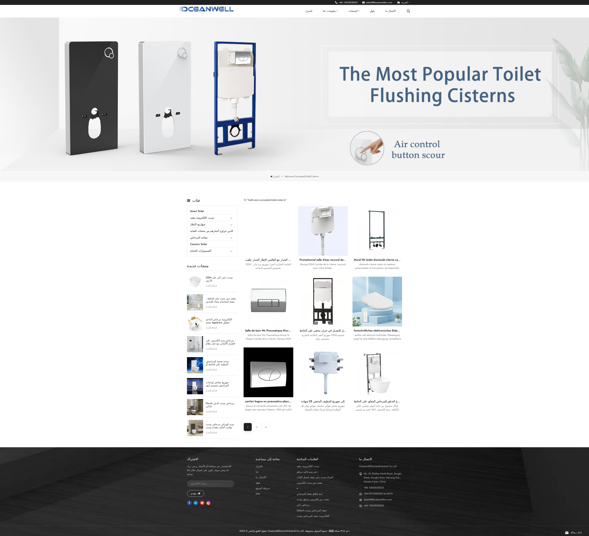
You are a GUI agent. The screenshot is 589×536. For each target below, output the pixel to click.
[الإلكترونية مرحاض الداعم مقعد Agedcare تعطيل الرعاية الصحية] (195, 323)
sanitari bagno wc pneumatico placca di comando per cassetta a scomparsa (269, 401)
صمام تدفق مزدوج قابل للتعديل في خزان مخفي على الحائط (324, 330)
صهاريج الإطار (197, 224)
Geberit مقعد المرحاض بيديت (312, 510)
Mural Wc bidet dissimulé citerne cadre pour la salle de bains (378, 260)
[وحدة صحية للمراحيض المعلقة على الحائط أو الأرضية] (195, 365)
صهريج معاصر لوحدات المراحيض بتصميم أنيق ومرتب (217, 384)
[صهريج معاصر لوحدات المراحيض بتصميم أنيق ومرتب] (195, 386)
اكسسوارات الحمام (200, 251)
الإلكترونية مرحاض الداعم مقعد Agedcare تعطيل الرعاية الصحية (219, 321)
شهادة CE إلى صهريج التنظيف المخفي (323, 401)
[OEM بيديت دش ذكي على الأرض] (195, 281)
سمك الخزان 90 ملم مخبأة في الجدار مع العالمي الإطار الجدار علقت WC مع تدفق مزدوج (269, 260)
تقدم (193, 493)
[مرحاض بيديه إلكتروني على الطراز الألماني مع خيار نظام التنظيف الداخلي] (195, 344)
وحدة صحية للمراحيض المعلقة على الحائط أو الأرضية (217, 363)
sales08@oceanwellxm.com (379, 2)
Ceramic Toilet (198, 244)
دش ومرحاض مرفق (307, 472)
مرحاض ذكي (303, 505)
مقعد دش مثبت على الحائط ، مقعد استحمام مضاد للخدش (221, 300)
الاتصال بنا (390, 11)
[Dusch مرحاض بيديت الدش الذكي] (195, 407)
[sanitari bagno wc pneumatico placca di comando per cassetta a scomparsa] (268, 372)
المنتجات (352, 11)
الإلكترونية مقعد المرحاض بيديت (313, 516)
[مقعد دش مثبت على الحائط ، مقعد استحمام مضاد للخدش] (195, 302)
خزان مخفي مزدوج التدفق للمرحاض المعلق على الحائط (378, 401)
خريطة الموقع (263, 488)
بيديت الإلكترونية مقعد (202, 218)
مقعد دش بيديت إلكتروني (310, 483)
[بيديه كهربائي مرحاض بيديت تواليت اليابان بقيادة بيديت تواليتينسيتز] (195, 428)
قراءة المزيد (211, 285)
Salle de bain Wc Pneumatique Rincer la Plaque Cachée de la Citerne (269, 330)
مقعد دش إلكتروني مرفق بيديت (313, 499)
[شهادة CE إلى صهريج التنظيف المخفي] (323, 372)
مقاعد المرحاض (199, 237)
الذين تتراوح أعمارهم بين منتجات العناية (211, 231)
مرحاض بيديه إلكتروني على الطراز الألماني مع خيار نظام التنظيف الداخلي (220, 342)
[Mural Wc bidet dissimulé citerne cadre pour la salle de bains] (377, 231)
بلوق (372, 11)
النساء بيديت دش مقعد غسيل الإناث (315, 477)
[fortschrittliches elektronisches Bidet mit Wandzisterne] (377, 301)
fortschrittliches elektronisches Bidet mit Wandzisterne (378, 330)
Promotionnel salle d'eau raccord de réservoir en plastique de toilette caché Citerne (324, 260)
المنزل (308, 11)
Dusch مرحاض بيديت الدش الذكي (220, 405)
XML (258, 494)
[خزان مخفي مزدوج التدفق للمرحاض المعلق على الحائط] (377, 372)
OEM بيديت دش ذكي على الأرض (219, 279)
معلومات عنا (329, 11)
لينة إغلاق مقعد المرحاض (309, 494)
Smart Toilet (197, 211)
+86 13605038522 (348, 2)
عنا (257, 472)
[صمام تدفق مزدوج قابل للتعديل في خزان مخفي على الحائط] (323, 301)
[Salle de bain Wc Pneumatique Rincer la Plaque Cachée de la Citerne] (268, 301)
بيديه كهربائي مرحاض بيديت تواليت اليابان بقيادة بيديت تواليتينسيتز (220, 426)
